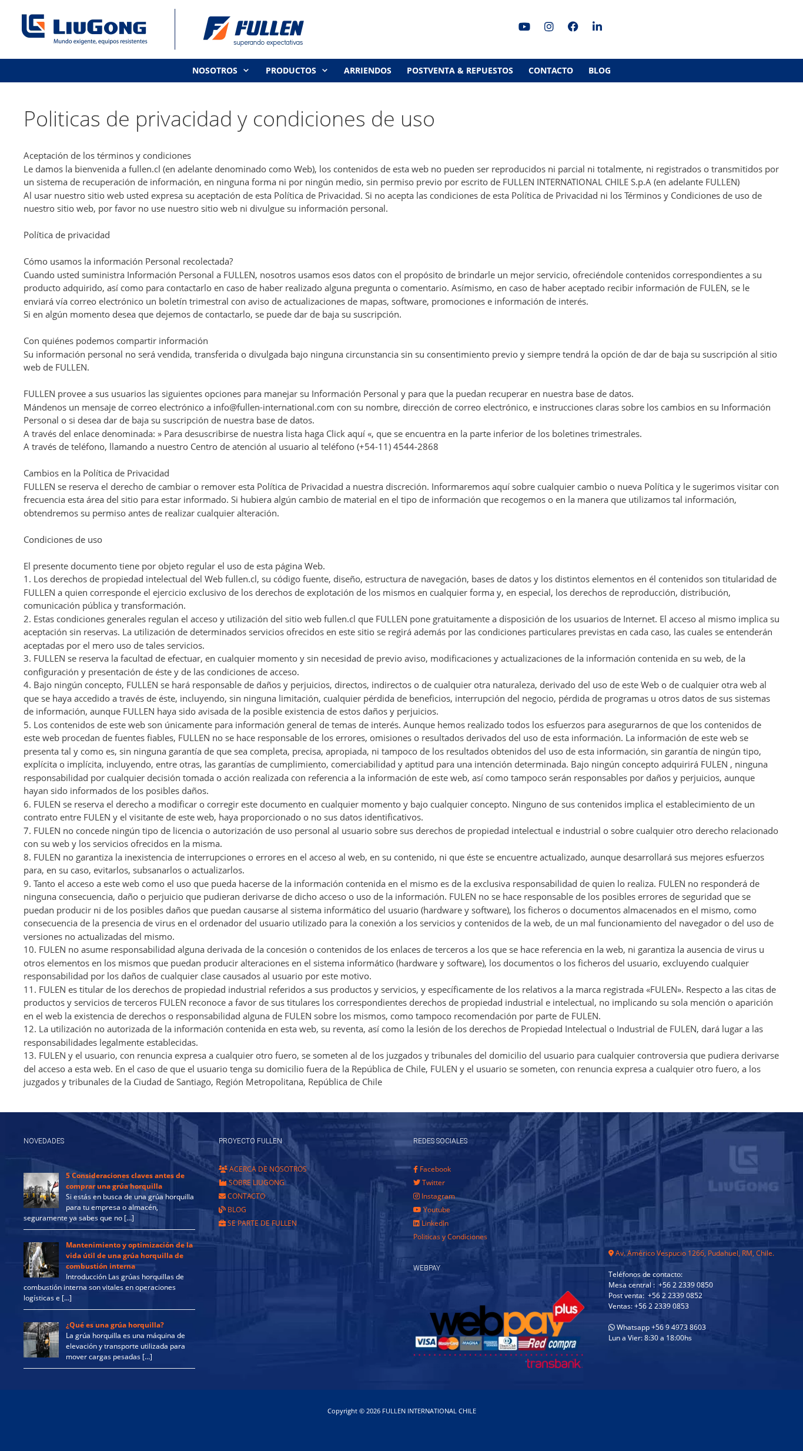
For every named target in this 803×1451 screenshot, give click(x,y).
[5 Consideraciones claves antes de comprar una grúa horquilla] (41, 1205)
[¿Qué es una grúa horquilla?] (41, 1355)
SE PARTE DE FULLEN (261, 1223)
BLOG (599, 70)
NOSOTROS (214, 70)
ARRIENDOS (368, 70)
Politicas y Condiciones (450, 1237)
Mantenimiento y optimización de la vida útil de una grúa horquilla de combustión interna (129, 1255)
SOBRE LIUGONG (256, 1183)
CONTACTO (550, 70)
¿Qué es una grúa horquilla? (115, 1325)
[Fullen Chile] (158, 29)
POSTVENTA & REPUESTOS (460, 70)
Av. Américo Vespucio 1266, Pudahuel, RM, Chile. (694, 1253)
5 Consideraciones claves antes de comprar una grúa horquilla (125, 1180)
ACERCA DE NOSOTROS (267, 1169)
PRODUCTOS (291, 70)
